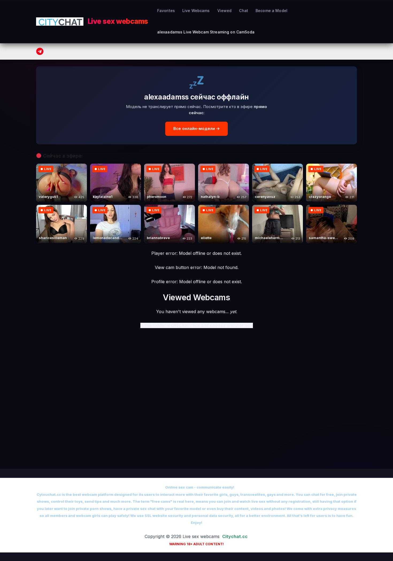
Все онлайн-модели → (196, 128)
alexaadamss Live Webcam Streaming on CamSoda (206, 32)
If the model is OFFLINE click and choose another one (196, 325)
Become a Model (271, 10)
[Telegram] (40, 51)
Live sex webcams (118, 21)
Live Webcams (196, 10)
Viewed (224, 10)
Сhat (243, 10)
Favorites (166, 10)
